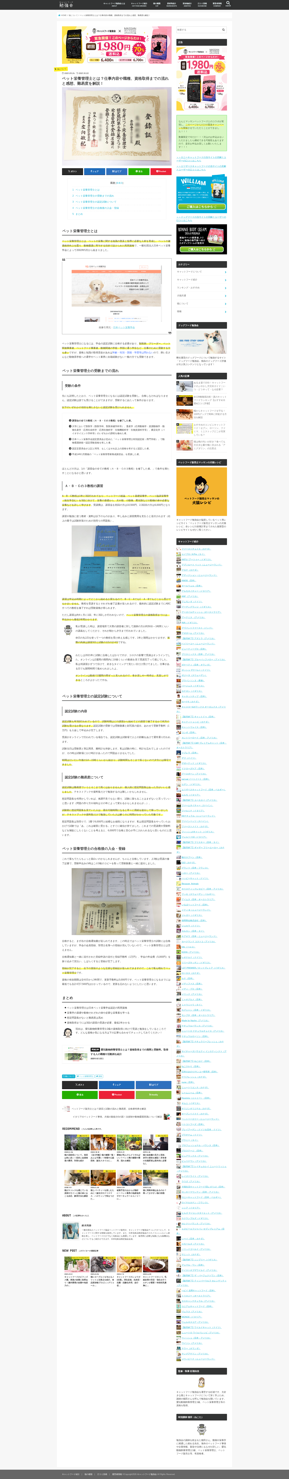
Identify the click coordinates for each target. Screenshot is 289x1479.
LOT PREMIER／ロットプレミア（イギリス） (203, 968)
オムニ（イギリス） (191, 1103)
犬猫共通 (181, 295)
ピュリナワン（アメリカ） (194, 1161)
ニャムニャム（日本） (192, 1092)
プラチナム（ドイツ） (192, 1135)
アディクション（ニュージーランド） (200, 575)
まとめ (77, 214)
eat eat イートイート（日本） (196, 779)
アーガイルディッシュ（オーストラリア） (202, 612)
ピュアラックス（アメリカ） (195, 1156)
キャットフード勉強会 (147, 1474)
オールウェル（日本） (192, 586)
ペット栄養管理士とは (86, 189)
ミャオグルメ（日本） (192, 999)
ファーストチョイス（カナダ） (196, 549)
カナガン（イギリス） (192, 691)
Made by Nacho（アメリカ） (195, 1020)
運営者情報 (217, 4)
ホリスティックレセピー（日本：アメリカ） (203, 889)
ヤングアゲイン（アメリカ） (195, 1353)
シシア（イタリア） (191, 1208)
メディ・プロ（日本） (192, 989)
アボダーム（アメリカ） (193, 633)
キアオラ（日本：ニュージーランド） (200, 936)
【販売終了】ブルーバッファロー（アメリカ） (204, 659)
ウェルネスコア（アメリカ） (195, 1322)
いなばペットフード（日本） (195, 904)
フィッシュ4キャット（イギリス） (198, 832)
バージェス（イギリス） (193, 686)
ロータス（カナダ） (191, 973)
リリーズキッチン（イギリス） (196, 962)
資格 (100, 1076)
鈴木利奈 (86, 1225)
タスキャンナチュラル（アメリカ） (198, 1301)
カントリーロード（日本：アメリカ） (200, 737)
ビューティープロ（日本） (194, 649)
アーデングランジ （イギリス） (197, 607)
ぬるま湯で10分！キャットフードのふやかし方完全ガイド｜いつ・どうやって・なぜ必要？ (209, 386)
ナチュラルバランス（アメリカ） (197, 1026)
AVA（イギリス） (190, 622)
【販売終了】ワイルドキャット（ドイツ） (202, 1327)
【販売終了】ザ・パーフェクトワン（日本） (203, 1275)
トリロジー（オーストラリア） (196, 1296)
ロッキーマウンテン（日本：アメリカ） (201, 1192)
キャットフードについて (189, 271)
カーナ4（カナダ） (191, 701)
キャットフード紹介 (139, 4)
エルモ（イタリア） (191, 795)
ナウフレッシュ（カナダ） (194, 1077)
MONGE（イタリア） (192, 1317)
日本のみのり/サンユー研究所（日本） (200, 1071)
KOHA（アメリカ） (191, 952)
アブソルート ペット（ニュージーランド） (202, 565)
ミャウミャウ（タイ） (192, 1004)
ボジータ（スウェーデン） (194, 675)
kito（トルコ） (189, 947)
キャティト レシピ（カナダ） (196, 722)
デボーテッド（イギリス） (194, 763)
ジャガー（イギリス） (192, 915)
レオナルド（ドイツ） (192, 957)
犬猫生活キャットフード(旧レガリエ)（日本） (203, 1187)
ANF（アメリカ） (190, 596)
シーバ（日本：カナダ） (193, 1238)
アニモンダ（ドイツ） (192, 601)
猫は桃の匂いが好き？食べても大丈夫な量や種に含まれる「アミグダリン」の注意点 (209, 444)
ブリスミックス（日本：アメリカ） (198, 654)
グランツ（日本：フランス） (195, 868)
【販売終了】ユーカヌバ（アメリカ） (200, 800)
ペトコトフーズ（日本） (193, 1124)
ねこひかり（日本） (191, 1066)
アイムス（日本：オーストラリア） (198, 899)
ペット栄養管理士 (86, 1076)
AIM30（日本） (189, 580)
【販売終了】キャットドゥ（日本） (198, 716)
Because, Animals (190, 883)
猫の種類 (156, 4)
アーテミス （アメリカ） (193, 617)
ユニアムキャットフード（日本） (197, 1306)
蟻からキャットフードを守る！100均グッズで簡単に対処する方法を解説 (210, 414)
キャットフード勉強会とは (114, 4)
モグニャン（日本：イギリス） (196, 1010)
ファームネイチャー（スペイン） (197, 805)
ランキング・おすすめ (188, 287)
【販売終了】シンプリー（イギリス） (200, 1259)
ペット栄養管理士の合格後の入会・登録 (95, 208)
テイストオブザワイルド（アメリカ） (200, 1270)
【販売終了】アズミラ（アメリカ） (198, 638)
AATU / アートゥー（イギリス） (197, 559)
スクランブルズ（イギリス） (195, 1218)
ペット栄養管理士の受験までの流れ (93, 196)
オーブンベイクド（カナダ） (195, 1114)
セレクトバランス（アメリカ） (196, 1223)
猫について (69, 1076)
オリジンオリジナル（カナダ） (196, 1108)
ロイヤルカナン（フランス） (195, 1202)
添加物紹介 (187, 4)
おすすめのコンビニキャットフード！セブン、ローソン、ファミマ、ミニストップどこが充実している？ (209, 430)
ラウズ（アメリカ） (191, 1181)
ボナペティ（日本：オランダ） (196, 665)
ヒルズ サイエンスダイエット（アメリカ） (202, 1213)
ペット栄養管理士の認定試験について (94, 202)
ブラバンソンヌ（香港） (193, 680)
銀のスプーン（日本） (192, 857)
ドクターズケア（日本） (193, 768)
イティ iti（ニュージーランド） (196, 910)
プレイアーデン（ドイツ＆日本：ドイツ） (202, 1129)
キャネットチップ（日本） (194, 696)
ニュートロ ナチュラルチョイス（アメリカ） (203, 1031)
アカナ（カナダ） (190, 570)
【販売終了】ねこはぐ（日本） (196, 1061)
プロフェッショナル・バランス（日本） (201, 1145)
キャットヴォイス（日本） (194, 727)
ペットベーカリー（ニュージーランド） (201, 1119)
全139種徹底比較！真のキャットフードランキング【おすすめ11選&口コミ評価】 (210, 400)
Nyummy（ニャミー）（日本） (196, 1098)
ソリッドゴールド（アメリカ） (196, 1249)
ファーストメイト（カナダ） (195, 826)
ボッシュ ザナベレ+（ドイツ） (196, 670)
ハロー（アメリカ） (191, 873)
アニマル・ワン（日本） (193, 1265)
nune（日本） (188, 1082)
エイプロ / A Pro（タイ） (193, 554)
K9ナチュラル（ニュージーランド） (199, 816)
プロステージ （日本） (192, 1150)
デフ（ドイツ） (189, 758)
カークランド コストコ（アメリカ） (199, 941)
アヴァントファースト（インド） (197, 628)
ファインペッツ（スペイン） (195, 821)
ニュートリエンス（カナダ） (195, 1087)
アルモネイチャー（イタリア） (196, 591)
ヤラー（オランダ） (191, 1348)
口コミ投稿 (202, 4)
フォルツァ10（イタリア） (194, 837)
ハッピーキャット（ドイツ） (195, 878)
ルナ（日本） (188, 978)
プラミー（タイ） (190, 1140)
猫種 (179, 311)
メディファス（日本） (192, 983)
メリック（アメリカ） (192, 994)
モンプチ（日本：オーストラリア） (198, 1015)
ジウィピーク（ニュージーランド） (198, 1359)
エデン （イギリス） (191, 784)
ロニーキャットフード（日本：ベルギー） (202, 1197)
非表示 (119, 183)
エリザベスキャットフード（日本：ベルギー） (204, 789)
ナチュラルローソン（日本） (195, 1036)
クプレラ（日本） (190, 753)
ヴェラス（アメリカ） (192, 1311)
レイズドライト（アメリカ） (195, 1176)
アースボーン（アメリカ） (194, 774)
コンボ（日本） (189, 732)
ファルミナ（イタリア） (193, 810)
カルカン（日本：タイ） (193, 931)
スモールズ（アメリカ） (193, 1244)
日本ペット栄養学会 (124, 327)
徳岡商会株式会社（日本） (194, 920)
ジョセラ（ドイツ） (191, 926)
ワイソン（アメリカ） (192, 1343)
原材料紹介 (171, 4)
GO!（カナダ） (189, 862)
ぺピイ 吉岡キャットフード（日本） (199, 1290)
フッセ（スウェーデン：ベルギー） (198, 894)
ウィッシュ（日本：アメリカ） (196, 1338)
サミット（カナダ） (191, 1254)
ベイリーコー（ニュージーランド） (198, 643)
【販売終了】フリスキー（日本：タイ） (201, 842)
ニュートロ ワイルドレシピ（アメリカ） (201, 1332)
